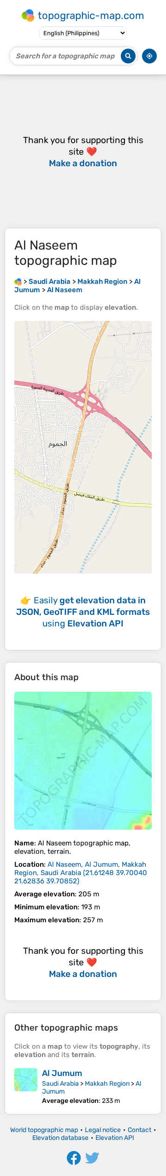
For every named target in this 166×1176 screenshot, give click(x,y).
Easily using (83, 612)
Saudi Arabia (60, 1084)
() (80, 872)
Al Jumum (62, 1073)
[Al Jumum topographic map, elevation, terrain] (25, 1086)
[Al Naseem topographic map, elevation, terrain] (83, 761)
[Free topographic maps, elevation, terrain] (18, 281)
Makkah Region (107, 1084)
